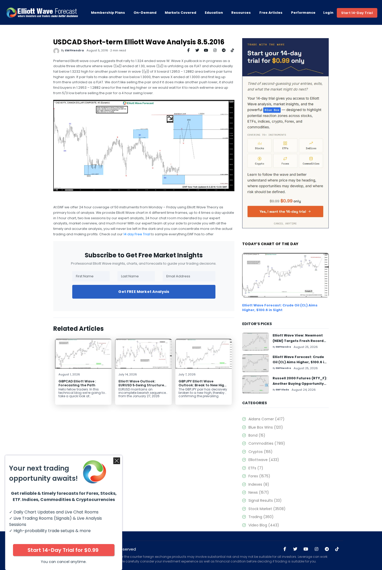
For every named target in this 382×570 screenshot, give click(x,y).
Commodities (266, 443)
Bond (256, 435)
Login (328, 13)
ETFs (255, 468)
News (258, 492)
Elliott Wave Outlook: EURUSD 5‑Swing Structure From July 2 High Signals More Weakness (141, 387)
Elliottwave (263, 459)
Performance (303, 13)
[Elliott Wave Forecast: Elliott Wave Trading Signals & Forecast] (42, 13)
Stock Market (267, 508)
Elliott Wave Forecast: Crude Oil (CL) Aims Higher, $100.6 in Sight (280, 307)
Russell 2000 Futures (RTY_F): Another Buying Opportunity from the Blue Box (300, 383)
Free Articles (270, 13)
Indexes (258, 484)
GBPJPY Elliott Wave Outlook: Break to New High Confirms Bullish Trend (202, 385)
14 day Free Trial (136, 234)
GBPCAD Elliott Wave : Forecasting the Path (77, 383)
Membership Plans (108, 13)
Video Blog (263, 525)
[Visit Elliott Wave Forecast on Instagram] (316, 549)
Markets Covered (180, 13)
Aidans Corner (266, 419)
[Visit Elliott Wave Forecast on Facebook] (285, 549)
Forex (259, 476)
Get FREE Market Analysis (143, 291)
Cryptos (260, 451)
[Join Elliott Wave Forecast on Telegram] (327, 549)
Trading (261, 516)
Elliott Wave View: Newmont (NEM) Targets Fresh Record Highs (298, 340)
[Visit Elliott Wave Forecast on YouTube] (306, 549)
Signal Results (265, 500)
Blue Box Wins (265, 427)
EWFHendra (74, 50)
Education (214, 13)
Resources (241, 13)
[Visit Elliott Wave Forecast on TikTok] (337, 549)
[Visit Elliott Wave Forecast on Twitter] (295, 549)
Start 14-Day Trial (357, 13)
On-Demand (145, 13)
